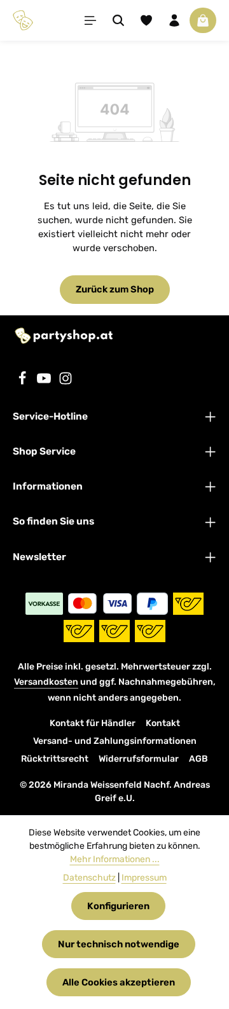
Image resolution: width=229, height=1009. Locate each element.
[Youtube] (45, 382)
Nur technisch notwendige (118, 944)
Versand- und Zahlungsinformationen (115, 741)
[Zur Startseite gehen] (23, 20)
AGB (198, 758)
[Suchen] (118, 20)
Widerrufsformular (139, 758)
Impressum (144, 877)
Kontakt (163, 723)
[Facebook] (23, 382)
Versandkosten (46, 681)
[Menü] (90, 20)
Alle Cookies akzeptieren (118, 982)
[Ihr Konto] (174, 20)
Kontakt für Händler (92, 723)
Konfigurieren (118, 906)
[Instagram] (66, 382)
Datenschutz (89, 877)
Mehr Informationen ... (115, 859)
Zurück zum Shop (115, 289)
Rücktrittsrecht (54, 758)
